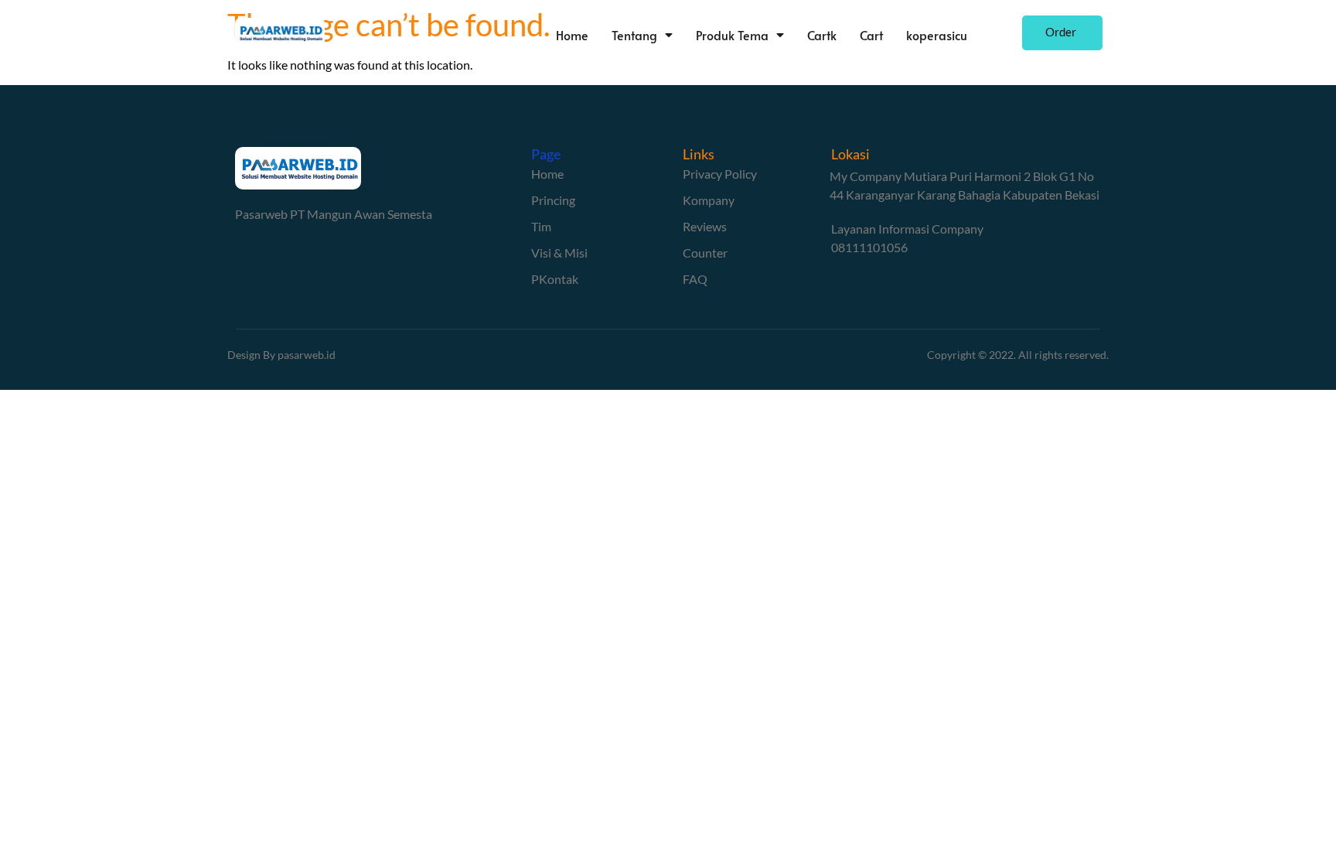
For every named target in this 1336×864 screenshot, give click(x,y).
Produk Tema (732, 34)
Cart (871, 34)
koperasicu (936, 34)
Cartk (822, 34)
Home (572, 34)
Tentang (634, 34)
